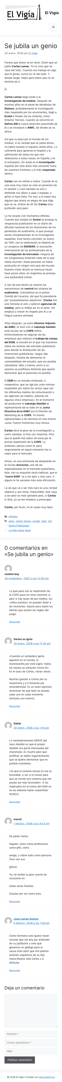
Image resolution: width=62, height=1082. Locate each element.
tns (50, 521)
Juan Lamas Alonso (26, 918)
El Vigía (52, 13)
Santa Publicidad (19, 525)
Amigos (13, 516)
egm (44, 521)
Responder (14, 622)
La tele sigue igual (20, 530)
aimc (11, 521)
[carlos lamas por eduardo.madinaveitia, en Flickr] (6, 89)
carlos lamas (23, 521)
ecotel (36, 521)
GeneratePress (47, 1077)
